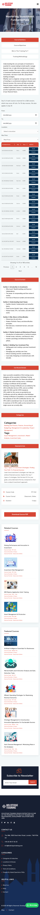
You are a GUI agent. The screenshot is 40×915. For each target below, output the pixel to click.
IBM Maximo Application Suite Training (16, 592)
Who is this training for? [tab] (20, 51)
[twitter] (4, 822)
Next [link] (20, 271)
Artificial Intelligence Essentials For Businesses (19, 648)
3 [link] (20, 267)
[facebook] (1, 822)
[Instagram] (11, 822)
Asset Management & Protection (14, 614)
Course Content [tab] (20, 280)
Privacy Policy (7, 865)
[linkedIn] (8, 822)
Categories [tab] (20, 415)
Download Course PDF (20, 514)
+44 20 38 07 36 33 (11, 842)
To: (2, 119)
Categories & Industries (10, 858)
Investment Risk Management (14, 570)
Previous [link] (6, 267)
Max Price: (4, 135)
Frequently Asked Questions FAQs (14, 872)
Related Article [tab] (20, 446)
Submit (32, 782)
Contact (5, 892)
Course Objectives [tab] (20, 45)
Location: (4, 127)
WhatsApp (33, 905)
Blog (2, 910)
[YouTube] (14, 822)
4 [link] (24, 267)
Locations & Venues (9, 862)
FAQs (4, 888)
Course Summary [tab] (20, 40)
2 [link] (16, 267)
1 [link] (12, 267)
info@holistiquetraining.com (14, 846)
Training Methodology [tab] (20, 56)
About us (6, 885)
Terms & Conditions (9, 869)
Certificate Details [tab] (20, 368)
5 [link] (28, 267)
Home (13, 24)
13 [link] (36, 267)
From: (3, 111)
